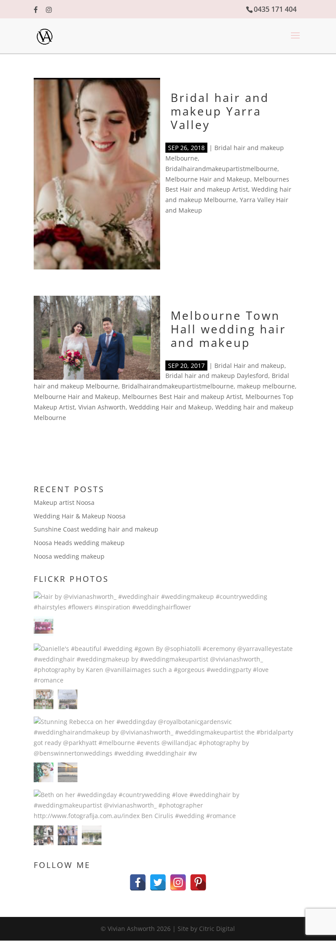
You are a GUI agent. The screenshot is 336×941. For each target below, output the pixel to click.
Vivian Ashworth (102, 407)
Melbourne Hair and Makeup (207, 179)
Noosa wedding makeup (69, 556)
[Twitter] (158, 878)
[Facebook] (138, 878)
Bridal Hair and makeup (249, 365)
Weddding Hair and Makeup (170, 407)
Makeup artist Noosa (64, 502)
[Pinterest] (198, 878)
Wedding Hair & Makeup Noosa (80, 516)
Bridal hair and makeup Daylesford (216, 375)
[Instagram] (178, 878)
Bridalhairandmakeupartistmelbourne (221, 168)
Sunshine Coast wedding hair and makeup (96, 529)
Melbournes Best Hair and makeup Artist (182, 396)
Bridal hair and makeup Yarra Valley (220, 111)
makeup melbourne (266, 386)
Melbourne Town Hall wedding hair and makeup (228, 329)
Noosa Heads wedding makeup (79, 543)
